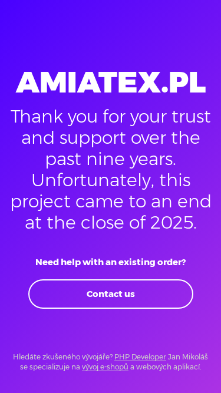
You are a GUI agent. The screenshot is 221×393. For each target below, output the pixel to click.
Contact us (111, 293)
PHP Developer (140, 356)
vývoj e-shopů (105, 366)
